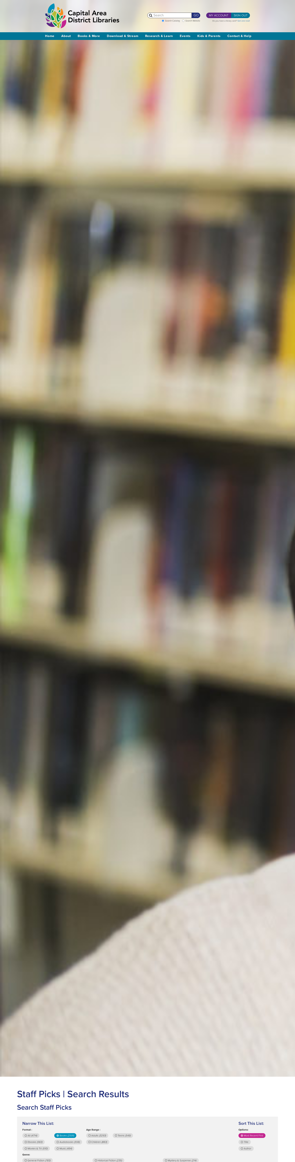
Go (196, 15)
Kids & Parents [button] (209, 36)
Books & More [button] (89, 36)
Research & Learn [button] (159, 36)
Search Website (192, 20)
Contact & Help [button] (239, 36)
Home (49, 36)
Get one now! (243, 21)
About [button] (66, 36)
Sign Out (241, 15)
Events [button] (185, 36)
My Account (218, 15)
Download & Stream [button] (122, 36)
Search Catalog (172, 20)
